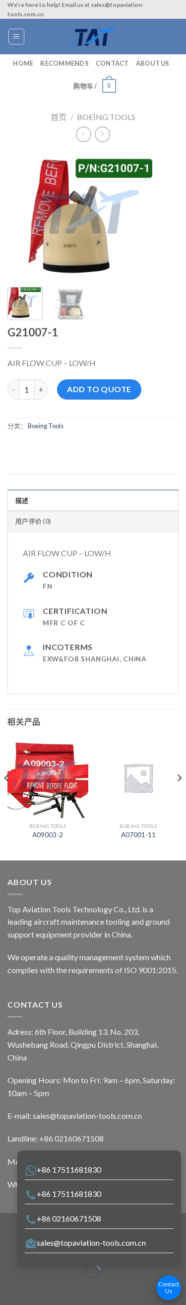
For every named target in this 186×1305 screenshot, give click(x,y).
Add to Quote (99, 389)
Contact (112, 63)
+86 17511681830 (69, 1169)
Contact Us (168, 1287)
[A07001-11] (138, 777)
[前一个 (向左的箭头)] (9, 1288)
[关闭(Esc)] (9, 1246)
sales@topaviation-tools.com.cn (91, 1242)
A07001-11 (138, 835)
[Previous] (23, 216)
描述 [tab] (22, 500)
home (23, 63)
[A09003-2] (47, 777)
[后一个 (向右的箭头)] (38, 1288)
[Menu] (16, 36)
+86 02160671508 (69, 1218)
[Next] (163, 216)
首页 (58, 117)
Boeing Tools (106, 117)
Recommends (64, 63)
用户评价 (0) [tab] (33, 521)
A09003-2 (47, 835)
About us (153, 63)
